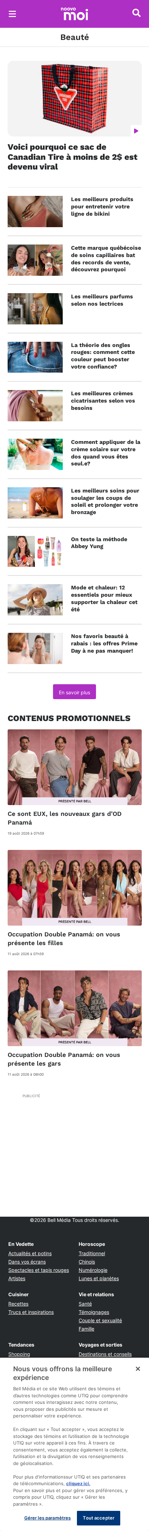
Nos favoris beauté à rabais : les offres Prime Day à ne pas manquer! (104, 643)
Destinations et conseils (105, 1354)
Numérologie (93, 1270)
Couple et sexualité (100, 1320)
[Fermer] (138, 1368)
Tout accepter (98, 1518)
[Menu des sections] (12, 14)
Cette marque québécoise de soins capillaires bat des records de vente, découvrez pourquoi (106, 259)
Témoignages (94, 1312)
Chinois (87, 1262)
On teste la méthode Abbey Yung (99, 543)
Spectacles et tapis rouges (38, 1270)
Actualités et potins (30, 1253)
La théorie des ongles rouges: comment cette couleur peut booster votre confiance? (103, 356)
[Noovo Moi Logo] (74, 14)
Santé (85, 1304)
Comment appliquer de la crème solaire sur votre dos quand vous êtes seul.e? (105, 453)
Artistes (16, 1278)
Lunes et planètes (99, 1278)
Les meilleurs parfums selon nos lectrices (102, 300)
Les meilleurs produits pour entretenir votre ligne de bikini (102, 206)
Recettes (18, 1304)
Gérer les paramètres (47, 1518)
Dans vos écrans (27, 1262)
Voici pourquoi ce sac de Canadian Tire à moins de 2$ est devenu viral (73, 157)
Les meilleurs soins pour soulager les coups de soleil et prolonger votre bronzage (105, 501)
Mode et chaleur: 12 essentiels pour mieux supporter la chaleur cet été (104, 598)
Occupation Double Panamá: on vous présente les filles (64, 938)
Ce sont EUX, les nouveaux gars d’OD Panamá (65, 818)
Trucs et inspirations (31, 1312)
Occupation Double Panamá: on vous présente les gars (64, 1059)
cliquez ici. (78, 1483)
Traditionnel (92, 1253)
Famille (86, 1329)
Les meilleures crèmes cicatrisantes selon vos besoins (103, 400)
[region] (74, 1444)
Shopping (19, 1354)
